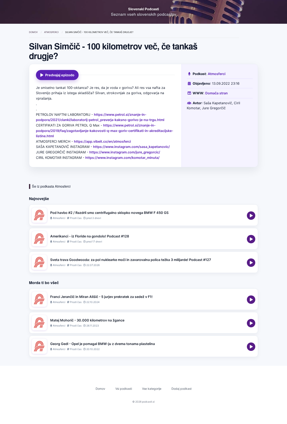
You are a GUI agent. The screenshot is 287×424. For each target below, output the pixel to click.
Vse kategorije (151, 388)
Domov (33, 32)
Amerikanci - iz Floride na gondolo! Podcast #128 (89, 236)
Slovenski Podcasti (143, 9)
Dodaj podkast (181, 388)
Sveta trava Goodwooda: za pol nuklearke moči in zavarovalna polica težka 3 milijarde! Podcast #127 (130, 260)
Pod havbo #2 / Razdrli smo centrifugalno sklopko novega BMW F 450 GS (109, 213)
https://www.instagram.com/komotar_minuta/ (122, 157)
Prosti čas (75, 218)
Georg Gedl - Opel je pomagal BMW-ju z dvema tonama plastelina (102, 344)
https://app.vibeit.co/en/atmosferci (102, 141)
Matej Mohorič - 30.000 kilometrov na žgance (87, 320)
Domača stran (216, 93)
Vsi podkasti (123, 388)
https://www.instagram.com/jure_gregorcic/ (124, 152)
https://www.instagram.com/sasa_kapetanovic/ (131, 147)
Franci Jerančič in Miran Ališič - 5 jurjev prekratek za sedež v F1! (101, 297)
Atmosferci (51, 32)
